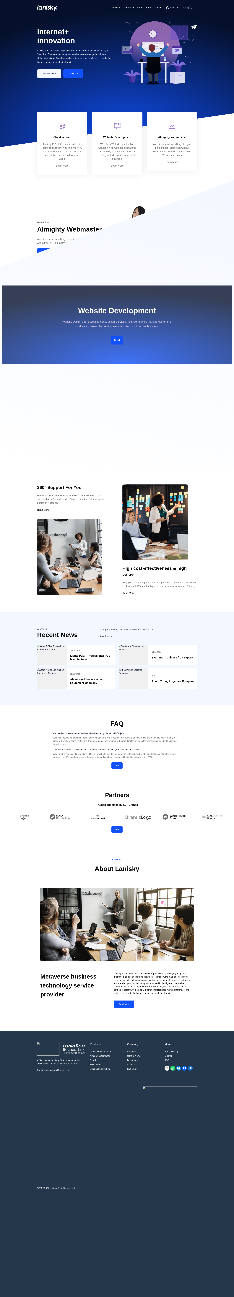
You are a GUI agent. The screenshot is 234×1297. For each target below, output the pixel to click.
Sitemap (169, 1056)
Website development (100, 1051)
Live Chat (73, 73)
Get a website (49, 73)
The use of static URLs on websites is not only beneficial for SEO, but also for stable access (97, 750)
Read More (48, 252)
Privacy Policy (171, 1051)
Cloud (93, 1060)
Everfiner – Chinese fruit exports (173, 657)
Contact (131, 1064)
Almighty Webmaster (100, 1056)
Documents (132, 1060)
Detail (117, 340)
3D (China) (95, 1064)
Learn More (62, 165)
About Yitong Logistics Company (173, 681)
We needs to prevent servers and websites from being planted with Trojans (88, 733)
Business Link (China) (100, 1069)
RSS (167, 1060)
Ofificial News (133, 1056)
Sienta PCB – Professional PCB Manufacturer (90, 657)
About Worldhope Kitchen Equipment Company (86, 681)
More (117, 765)
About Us (131, 1051)
